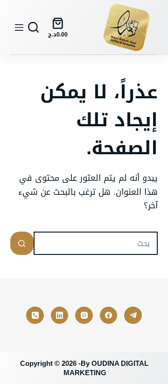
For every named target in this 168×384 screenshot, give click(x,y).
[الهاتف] (35, 315)
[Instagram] (84, 315)
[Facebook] (109, 315)
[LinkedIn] (60, 315)
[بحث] (33, 27)
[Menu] (19, 27)
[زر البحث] (22, 243)
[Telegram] (133, 315)
